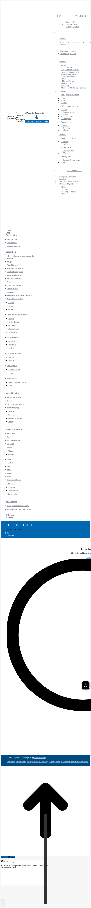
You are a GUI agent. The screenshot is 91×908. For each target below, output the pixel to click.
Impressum (11, 762)
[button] (18, 226)
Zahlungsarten (54, 762)
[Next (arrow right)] (4, 903)
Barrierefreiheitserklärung (78, 762)
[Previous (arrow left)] (2, 903)
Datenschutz (21, 762)
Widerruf (64, 762)
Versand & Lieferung (40, 762)
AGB (29, 762)
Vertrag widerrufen (8, 857)
